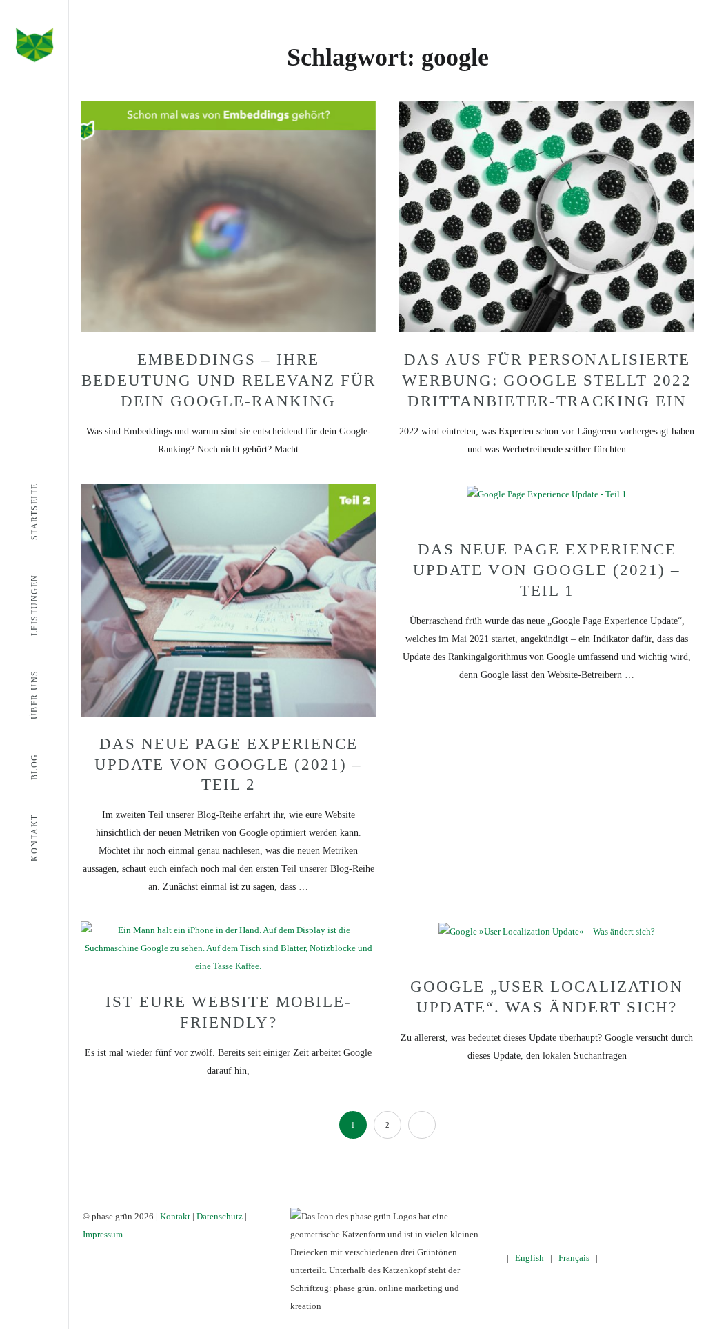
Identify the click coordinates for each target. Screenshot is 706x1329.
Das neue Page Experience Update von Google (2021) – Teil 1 (546, 570)
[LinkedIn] (615, 1216)
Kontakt (175, 1216)
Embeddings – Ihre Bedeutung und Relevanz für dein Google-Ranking (228, 380)
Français (573, 1257)
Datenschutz (219, 1216)
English (529, 1257)
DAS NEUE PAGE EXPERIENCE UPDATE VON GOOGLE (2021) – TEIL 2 (228, 764)
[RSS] (635, 1216)
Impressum (103, 1234)
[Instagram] (595, 1216)
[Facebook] (555, 1216)
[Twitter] (575, 1216)
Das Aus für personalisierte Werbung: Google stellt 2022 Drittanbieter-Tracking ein (547, 380)
